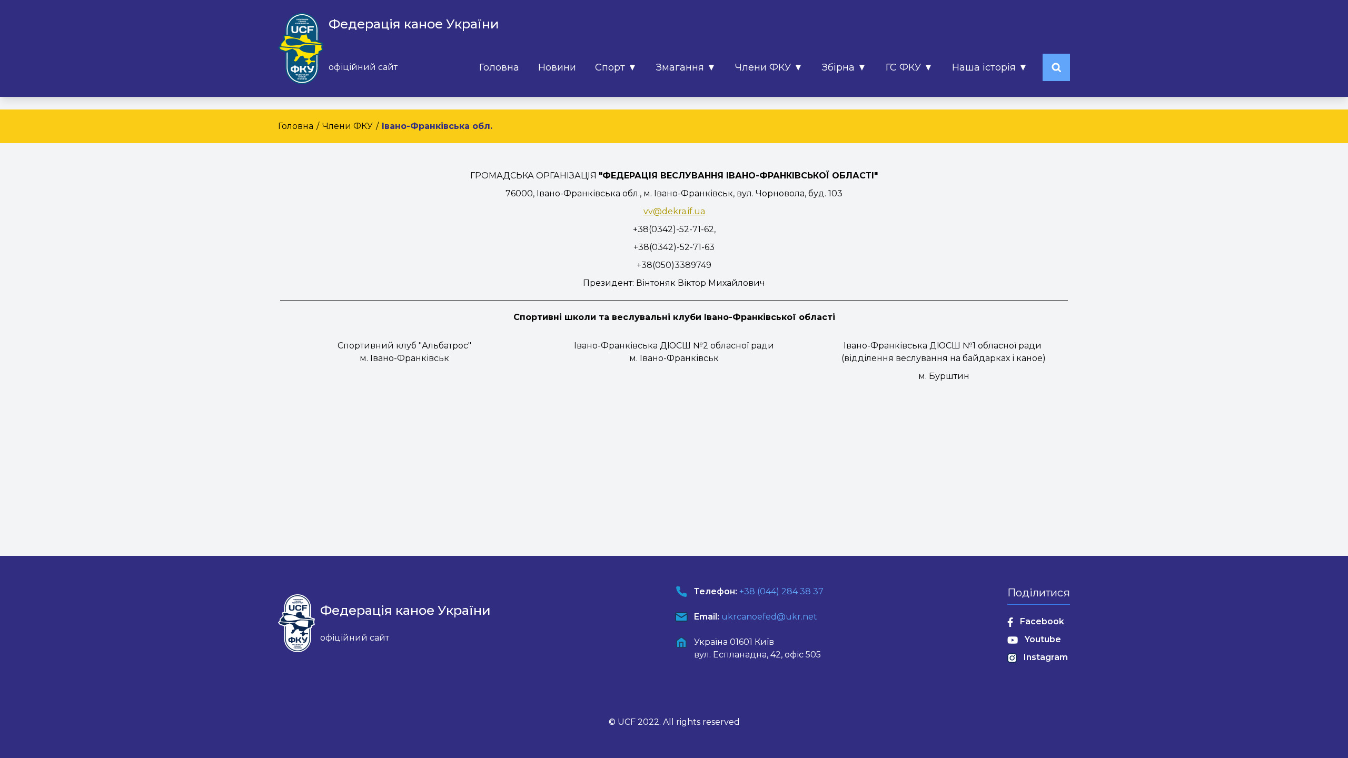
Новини (557, 67)
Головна (499, 67)
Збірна (844, 67)
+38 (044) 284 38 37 (781, 591)
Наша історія (990, 67)
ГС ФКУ (909, 67)
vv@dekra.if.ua (674, 211)
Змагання (686, 67)
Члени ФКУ (769, 67)
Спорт (616, 67)
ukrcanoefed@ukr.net (769, 617)
